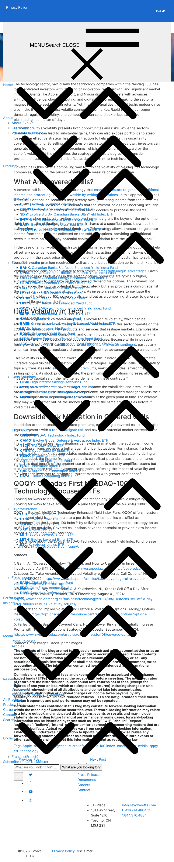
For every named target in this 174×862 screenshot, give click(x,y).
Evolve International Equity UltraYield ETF (58, 219)
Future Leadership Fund (44, 328)
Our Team (19, 128)
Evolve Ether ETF (39, 519)
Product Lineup (15, 704)
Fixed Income (22, 577)
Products (10, 166)
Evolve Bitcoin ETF (40, 514)
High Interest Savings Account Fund (54, 382)
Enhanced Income (26, 262)
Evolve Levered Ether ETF (46, 539)
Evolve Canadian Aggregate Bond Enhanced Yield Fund (69, 344)
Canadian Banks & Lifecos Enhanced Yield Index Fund (69, 267)
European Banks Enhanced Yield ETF (55, 313)
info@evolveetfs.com (139, 805)
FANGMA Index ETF (41, 445)
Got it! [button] (160, 11)
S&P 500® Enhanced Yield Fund (51, 293)
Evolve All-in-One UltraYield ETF (51, 224)
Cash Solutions (24, 377)
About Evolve (22, 123)
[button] (6, 16)
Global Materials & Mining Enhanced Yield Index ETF (67, 323)
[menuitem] (85, 738)
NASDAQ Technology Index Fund (52, 435)
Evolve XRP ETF (37, 529)
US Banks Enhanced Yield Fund (50, 318)
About (8, 118)
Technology (21, 430)
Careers (9, 709)
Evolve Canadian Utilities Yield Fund (55, 288)
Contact (9, 715)
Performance (13, 598)
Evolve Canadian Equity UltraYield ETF (57, 209)
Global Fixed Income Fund (46, 582)
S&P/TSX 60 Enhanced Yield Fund (52, 298)
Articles (18, 646)
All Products (13, 699)
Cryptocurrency (24, 509)
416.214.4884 (134, 810)
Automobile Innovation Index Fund (53, 471)
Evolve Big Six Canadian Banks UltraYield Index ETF (66, 214)
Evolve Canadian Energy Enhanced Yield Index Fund (67, 278)
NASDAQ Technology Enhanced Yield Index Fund (65, 308)
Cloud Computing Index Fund (49, 476)
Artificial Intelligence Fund (46, 461)
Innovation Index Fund (43, 466)
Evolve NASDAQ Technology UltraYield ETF (60, 229)
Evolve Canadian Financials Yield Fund (55, 283)
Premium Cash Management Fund (53, 392)
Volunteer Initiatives (27, 133)
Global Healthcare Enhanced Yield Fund (56, 303)
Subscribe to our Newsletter (25, 762)
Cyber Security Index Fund (47, 450)
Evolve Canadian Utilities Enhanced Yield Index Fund (68, 273)
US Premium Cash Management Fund (56, 397)
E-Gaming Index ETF (42, 455)
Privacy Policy (63, 851)
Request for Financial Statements (38, 694)
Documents (21, 689)
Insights (9, 603)
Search (8, 720)
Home (8, 85)
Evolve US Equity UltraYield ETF (51, 204)
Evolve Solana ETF (41, 524)
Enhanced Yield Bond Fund (47, 334)
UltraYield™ (20, 199)
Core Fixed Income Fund (44, 588)
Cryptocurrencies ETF (42, 544)
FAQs (16, 684)
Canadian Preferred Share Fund (50, 593)
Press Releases (23, 641)
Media (8, 636)
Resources (11, 679)
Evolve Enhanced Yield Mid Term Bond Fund (61, 339)
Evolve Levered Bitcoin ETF (47, 534)
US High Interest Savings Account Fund (56, 387)
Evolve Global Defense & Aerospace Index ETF (64, 440)
